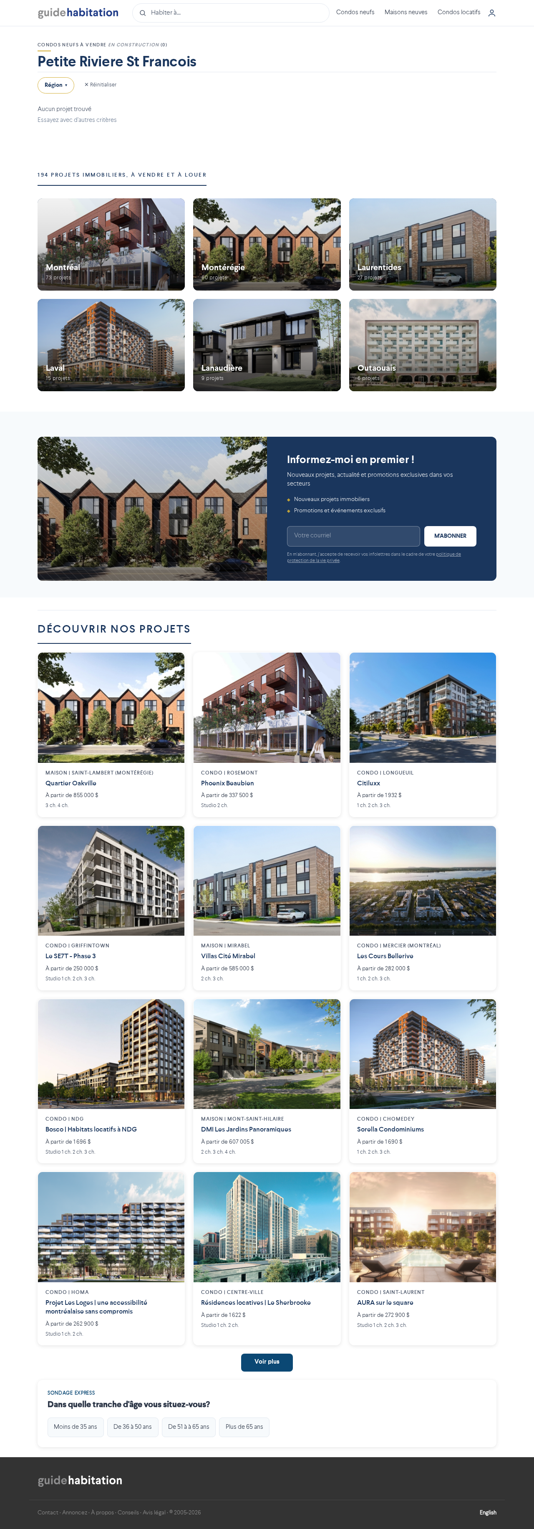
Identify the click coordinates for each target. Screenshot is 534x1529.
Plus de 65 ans (244, 1427)
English (488, 1513)
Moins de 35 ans (75, 1427)
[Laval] (111, 345)
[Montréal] (111, 244)
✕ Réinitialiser (100, 85)
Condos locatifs (459, 13)
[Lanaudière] (266, 345)
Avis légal (154, 1513)
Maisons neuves (406, 13)
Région (56, 85)
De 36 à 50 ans (132, 1427)
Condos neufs (355, 13)
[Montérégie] (266, 244)
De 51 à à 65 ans (188, 1427)
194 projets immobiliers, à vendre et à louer (122, 175)
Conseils (128, 1513)
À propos (102, 1513)
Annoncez (74, 1513)
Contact (48, 1513)
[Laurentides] (422, 244)
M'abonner (450, 536)
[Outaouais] (422, 345)
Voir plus (267, 1362)
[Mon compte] (491, 13)
